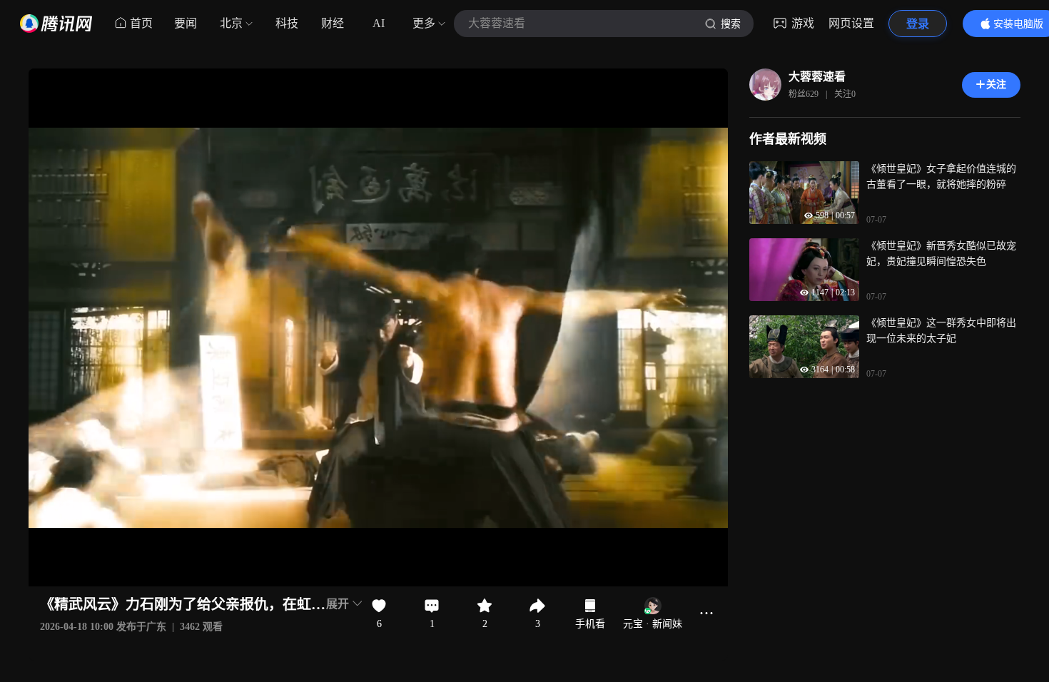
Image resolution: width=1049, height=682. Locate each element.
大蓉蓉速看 (817, 77)
